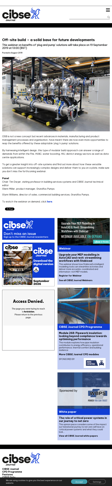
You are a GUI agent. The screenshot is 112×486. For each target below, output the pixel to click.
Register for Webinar (70, 275)
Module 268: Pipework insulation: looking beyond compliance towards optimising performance (83, 336)
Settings (97, 482)
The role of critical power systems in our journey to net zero (83, 419)
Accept (79, 482)
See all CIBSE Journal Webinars (75, 280)
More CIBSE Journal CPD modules (79, 354)
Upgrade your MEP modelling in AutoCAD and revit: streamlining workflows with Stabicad (80, 257)
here (49, 201)
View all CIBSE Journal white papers (78, 436)
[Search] (107, 17)
